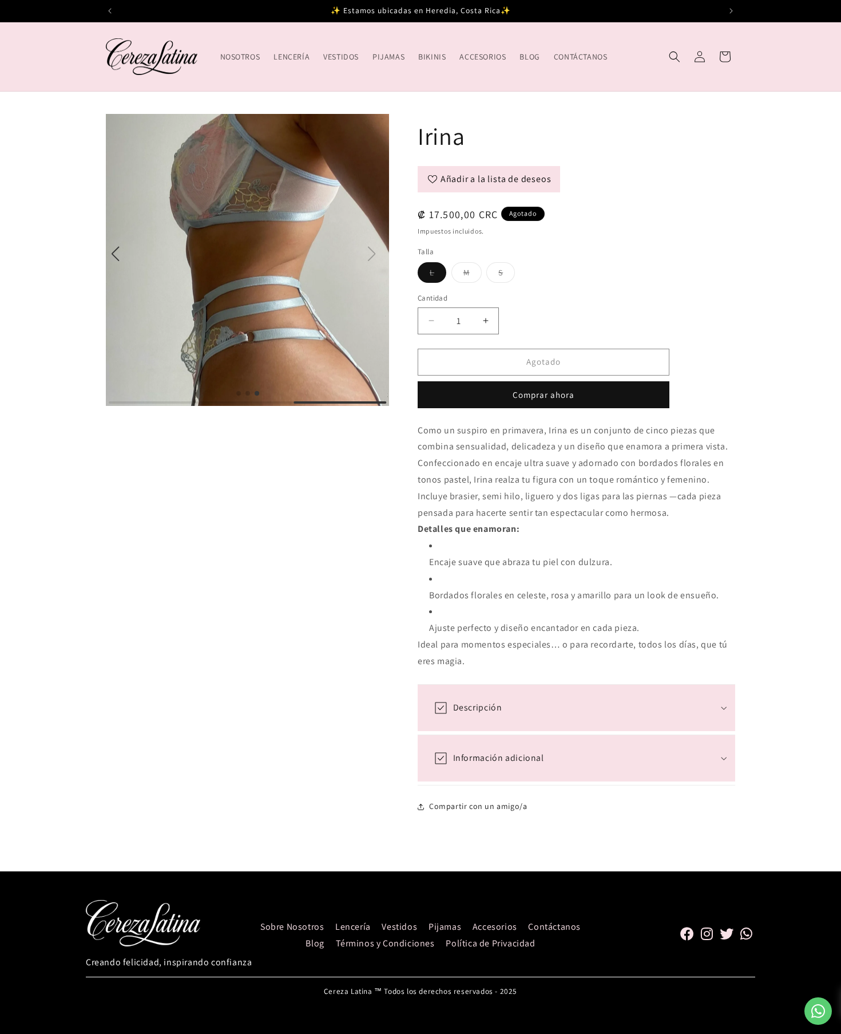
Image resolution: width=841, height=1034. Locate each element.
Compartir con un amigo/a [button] (478, 806)
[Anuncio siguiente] (731, 11)
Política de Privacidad (490, 943)
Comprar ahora (543, 394)
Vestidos (399, 927)
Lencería (353, 927)
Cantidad (432, 298)
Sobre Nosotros (292, 927)
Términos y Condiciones (385, 943)
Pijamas (445, 927)
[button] (674, 56)
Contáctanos (554, 927)
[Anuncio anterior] (109, 11)
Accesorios (495, 927)
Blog (315, 943)
